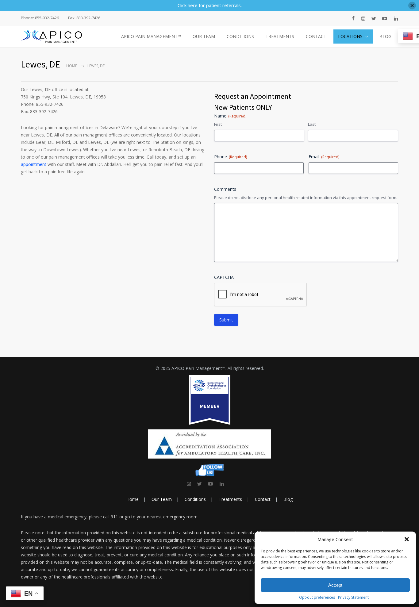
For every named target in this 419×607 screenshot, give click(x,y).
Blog (288, 499)
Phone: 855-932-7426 (40, 18)
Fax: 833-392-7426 (84, 18)
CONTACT (316, 36)
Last (312, 124)
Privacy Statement (353, 597)
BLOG (385, 36)
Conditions (195, 499)
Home (71, 65)
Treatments (230, 499)
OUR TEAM (204, 36)
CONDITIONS (240, 36)
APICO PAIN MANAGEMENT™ (151, 36)
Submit (226, 320)
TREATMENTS (280, 36)
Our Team (162, 499)
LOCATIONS (350, 36)
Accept (335, 585)
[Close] (412, 5)
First (218, 124)
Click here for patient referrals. (210, 5)
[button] (407, 539)
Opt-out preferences (317, 597)
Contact (263, 499)
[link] (188, 483)
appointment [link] (33, 164)
